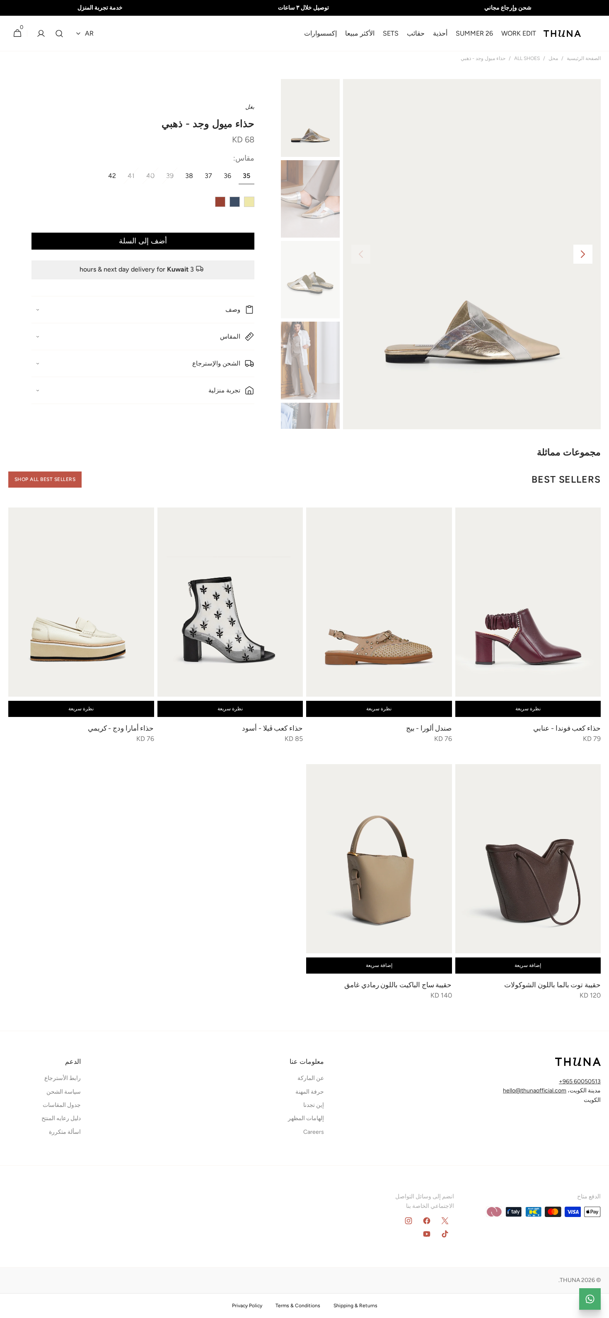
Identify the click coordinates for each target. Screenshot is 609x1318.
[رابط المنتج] (528, 630)
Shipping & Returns (355, 1305)
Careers (313, 1131)
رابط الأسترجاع (62, 1078)
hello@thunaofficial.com (534, 1090)
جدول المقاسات (62, 1105)
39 (168, 178)
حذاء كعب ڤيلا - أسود (272, 728)
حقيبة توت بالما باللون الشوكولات (552, 985)
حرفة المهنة (309, 1091)
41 (129, 178)
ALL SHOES (527, 58)
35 (244, 178)
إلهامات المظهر (306, 1118)
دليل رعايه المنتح (61, 1118)
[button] (59, 33)
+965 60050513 (580, 1081)
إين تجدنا (313, 1105)
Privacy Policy (247, 1305)
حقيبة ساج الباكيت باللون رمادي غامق (398, 985)
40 (148, 178)
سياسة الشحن (63, 1091)
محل (553, 58)
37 (206, 178)
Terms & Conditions (298, 1305)
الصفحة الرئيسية (584, 58)
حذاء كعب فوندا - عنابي (566, 728)
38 (187, 178)
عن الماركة (310, 1078)
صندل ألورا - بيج (428, 728)
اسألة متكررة (65, 1131)
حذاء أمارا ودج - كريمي (120, 728)
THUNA (570, 1280)
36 (225, 178)
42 (110, 178)
